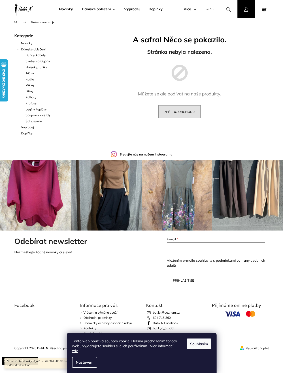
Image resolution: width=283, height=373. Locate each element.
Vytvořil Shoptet (257, 348)
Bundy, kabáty (36, 55)
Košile (30, 79)
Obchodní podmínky (97, 318)
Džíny (29, 91)
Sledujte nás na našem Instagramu (146, 154)
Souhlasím (199, 344)
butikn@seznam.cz (166, 312)
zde (75, 351)
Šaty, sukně (34, 121)
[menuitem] (66, 9)
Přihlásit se (183, 280)
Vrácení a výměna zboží (100, 312)
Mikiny (30, 85)
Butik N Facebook (165, 323)
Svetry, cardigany (38, 61)
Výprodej (27, 127)
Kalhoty (31, 97)
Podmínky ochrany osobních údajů (107, 323)
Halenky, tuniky (36, 67)
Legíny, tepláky (36, 109)
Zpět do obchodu (179, 112)
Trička (30, 73)
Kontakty (89, 328)
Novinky (26, 43)
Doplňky (26, 133)
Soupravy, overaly (38, 115)
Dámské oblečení (33, 49)
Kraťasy (31, 103)
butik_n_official (163, 328)
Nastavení (84, 362)
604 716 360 (162, 318)
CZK (209, 9)
